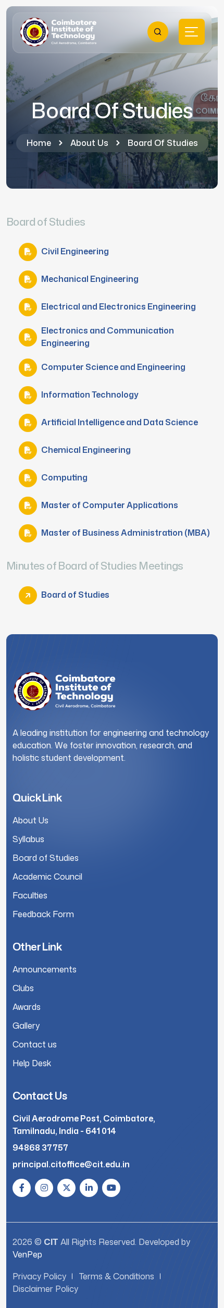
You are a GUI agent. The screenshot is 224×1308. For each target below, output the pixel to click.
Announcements (45, 969)
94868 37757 (40, 1147)
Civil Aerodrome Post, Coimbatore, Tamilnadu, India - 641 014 (84, 1125)
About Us (89, 143)
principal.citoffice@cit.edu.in (71, 1164)
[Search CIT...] (157, 31)
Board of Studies (46, 857)
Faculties (30, 895)
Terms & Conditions (116, 1276)
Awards (27, 1007)
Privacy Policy (39, 1276)
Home (39, 143)
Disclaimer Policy (45, 1288)
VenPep (27, 1254)
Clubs (23, 988)
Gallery (26, 1025)
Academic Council (47, 876)
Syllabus (28, 839)
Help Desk (32, 1063)
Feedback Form (43, 914)
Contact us (35, 1044)
